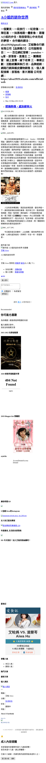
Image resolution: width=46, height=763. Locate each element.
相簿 (7, 92)
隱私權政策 (39, 730)
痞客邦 (17, 263)
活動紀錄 (18, 269)
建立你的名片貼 (5, 722)
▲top (3, 276)
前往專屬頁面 (23, 436)
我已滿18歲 (5, 758)
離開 (12, 758)
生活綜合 (19, 87)
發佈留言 (5, 294)
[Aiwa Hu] (2, 720)
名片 (7, 97)
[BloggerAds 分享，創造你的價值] (23, 427)
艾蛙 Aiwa (5, 250)
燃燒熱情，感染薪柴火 (18, 106)
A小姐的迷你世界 (14, 17)
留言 (22, 263)
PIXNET (10, 730)
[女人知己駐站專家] (10, 526)
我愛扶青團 (19, 272)
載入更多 (5, 280)
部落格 (8, 94)
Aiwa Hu (3, 718)
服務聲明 (24, 732)
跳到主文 (4, 23)
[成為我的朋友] (14, 516)
